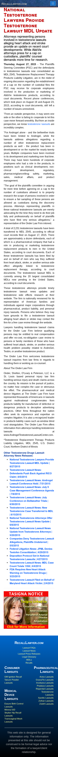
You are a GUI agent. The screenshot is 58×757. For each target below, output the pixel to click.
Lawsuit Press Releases (29, 654)
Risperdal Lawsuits (45, 689)
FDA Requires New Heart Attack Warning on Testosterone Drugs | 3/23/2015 (28, 573)
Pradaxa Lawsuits (45, 686)
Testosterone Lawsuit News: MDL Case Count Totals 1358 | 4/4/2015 (32, 564)
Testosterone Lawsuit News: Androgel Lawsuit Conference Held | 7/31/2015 (31, 481)
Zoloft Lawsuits (46, 704)
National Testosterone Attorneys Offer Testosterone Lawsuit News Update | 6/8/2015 (31, 521)
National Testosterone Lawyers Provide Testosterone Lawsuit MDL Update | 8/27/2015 (32, 463)
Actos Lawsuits (47, 677)
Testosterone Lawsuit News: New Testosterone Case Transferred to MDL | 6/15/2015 (31, 511)
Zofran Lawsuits (46, 701)
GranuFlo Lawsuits (45, 680)
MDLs (29, 660)
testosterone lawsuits (39, 124)
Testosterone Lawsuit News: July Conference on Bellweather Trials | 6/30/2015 (29, 501)
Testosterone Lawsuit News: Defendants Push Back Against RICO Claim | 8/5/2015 (31, 473)
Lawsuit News (29, 651)
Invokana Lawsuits (45, 683)
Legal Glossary (29, 657)
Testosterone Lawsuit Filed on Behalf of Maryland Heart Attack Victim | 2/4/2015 (32, 581)
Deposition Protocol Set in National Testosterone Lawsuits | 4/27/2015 (29, 557)
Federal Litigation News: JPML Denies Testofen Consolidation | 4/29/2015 (31, 550)
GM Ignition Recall (13, 677)
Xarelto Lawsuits (46, 698)
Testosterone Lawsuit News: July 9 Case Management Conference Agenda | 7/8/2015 (32, 490)
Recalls (29, 663)
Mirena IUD (9, 709)
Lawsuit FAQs (29, 648)
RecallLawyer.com (14, 3)
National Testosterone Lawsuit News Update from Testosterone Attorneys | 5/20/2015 (31, 531)
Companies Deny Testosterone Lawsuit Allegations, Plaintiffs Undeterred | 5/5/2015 (32, 542)
